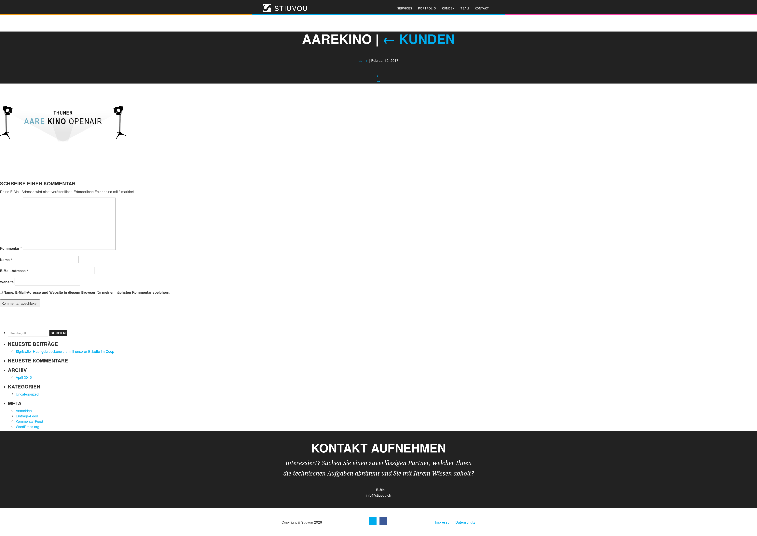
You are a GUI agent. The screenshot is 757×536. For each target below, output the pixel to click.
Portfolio (427, 8)
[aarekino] (63, 123)
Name (6, 259)
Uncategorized (27, 394)
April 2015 (24, 377)
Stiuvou (290, 8)
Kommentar (11, 248)
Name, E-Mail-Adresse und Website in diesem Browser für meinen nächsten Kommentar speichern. (87, 292)
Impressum (443, 522)
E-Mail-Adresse (14, 270)
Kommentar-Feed (29, 421)
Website (7, 281)
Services (404, 8)
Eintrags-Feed (27, 415)
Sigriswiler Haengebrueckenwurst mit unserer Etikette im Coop (65, 351)
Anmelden (24, 410)
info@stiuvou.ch (378, 495)
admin (363, 60)
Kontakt (482, 8)
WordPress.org (27, 426)
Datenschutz (465, 522)
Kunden (448, 8)
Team (465, 8)
